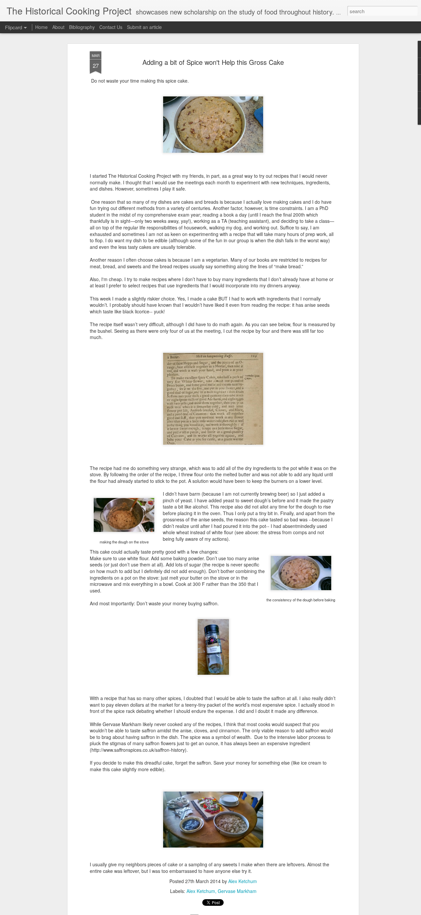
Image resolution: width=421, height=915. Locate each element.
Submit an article (144, 27)
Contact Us (111, 27)
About (58, 27)
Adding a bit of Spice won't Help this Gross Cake (213, 62)
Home (41, 27)
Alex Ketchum (242, 881)
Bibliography (82, 27)
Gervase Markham (237, 891)
